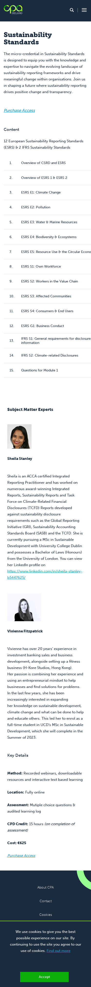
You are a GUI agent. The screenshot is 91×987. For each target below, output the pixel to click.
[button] (72, 10)
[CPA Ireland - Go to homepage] (13, 9)
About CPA (45, 887)
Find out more (58, 950)
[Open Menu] (83, 10)
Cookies (45, 915)
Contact (46, 901)
